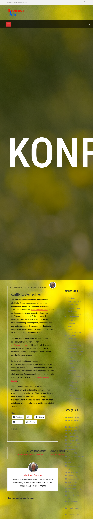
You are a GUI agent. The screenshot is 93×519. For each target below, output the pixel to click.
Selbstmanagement (75, 466)
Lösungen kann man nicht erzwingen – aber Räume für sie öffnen (74, 323)
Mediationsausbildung (76, 456)
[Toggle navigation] (8, 24)
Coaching (71, 433)
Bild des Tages (73, 430)
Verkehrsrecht (73, 502)
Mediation (43, 288)
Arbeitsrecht (72, 427)
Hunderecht (72, 443)
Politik (70, 463)
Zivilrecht (71, 515)
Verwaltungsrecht (74, 508)
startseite (71, 476)
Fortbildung (72, 440)
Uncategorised (73, 489)
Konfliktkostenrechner (20, 345)
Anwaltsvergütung (74, 420)
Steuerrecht (72, 479)
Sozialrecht (72, 472)
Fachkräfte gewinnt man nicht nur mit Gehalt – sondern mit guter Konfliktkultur (74, 304)
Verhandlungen (73, 495)
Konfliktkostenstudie (39, 310)
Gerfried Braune (17, 288)
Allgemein (71, 417)
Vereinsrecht (72, 492)
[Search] (90, 24)
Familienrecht (73, 437)
